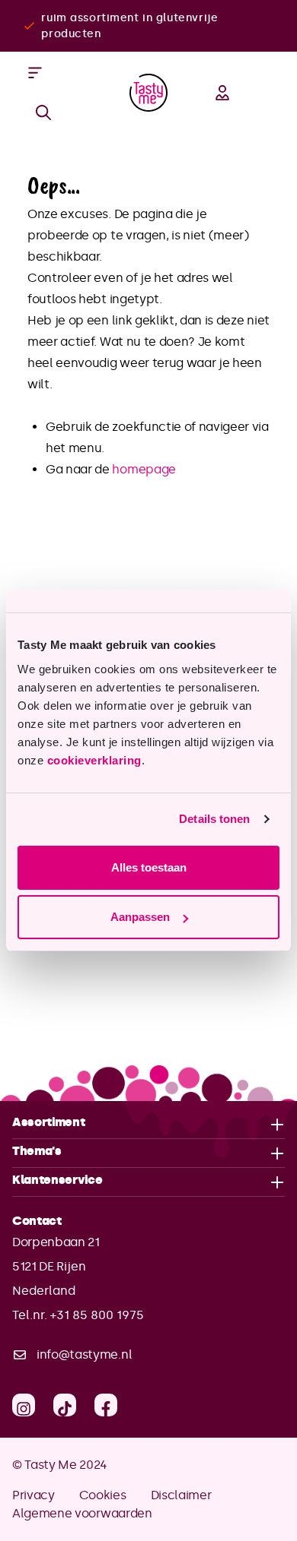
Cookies (102, 1495)
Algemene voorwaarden (82, 1513)
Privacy (33, 1495)
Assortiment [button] (48, 1122)
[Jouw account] (222, 93)
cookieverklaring (94, 760)
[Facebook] (105, 1405)
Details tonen (214, 818)
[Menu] (35, 73)
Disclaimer (181, 1495)
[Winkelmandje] (269, 93)
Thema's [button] (37, 1151)
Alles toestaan (149, 867)
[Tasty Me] (148, 92)
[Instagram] (23, 1405)
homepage (143, 469)
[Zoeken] (43, 112)
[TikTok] (64, 1405)
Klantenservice (57, 1180)
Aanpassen (140, 916)
